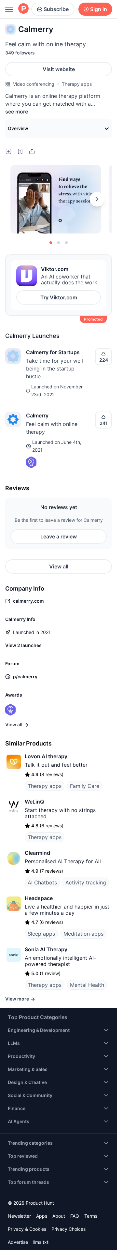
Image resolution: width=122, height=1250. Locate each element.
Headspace (39, 898)
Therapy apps (77, 84)
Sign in (98, 9)
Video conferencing (33, 84)
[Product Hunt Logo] (23, 9)
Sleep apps (41, 933)
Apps (41, 1216)
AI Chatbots (42, 882)
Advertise (18, 1242)
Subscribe (56, 9)
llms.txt (40, 1242)
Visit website (59, 69)
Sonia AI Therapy (46, 949)
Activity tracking (85, 882)
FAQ (74, 1216)
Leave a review (58, 536)
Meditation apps (83, 933)
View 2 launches (23, 645)
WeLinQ (34, 801)
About (58, 1216)
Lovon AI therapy (46, 756)
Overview (18, 128)
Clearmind (37, 853)
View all (58, 566)
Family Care (84, 786)
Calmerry (37, 415)
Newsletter (19, 1216)
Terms (90, 1216)
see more (16, 111)
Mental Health (87, 985)
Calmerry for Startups (53, 352)
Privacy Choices (68, 1229)
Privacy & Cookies (27, 1229)
